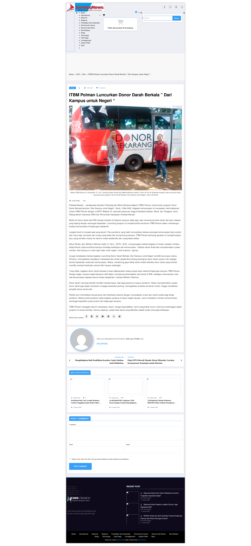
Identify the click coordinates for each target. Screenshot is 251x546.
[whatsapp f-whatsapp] (182, 7)
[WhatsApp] (114, 316)
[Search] (141, 13)
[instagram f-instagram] (170, 7)
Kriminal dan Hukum (88, 25)
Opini (83, 45)
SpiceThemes (141, 540)
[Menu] (70, 31)
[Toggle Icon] (76, 13)
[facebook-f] (164, 7)
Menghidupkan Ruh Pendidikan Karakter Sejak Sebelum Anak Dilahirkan (99, 361)
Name (71, 444)
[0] (103, 15)
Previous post (119, 357)
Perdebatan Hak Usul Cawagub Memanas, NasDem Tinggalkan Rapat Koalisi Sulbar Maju (85, 402)
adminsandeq (76, 398)
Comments (72, 424)
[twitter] (92, 316)
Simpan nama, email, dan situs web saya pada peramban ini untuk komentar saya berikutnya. (100, 459)
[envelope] (103, 316)
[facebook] (86, 316)
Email (128, 444)
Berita (83, 13)
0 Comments (101, 88)
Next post (131, 357)
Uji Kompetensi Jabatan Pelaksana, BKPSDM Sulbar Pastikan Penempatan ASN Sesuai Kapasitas (161, 402)
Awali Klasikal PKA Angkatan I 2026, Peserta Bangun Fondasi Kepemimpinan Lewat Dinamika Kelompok (122, 402)
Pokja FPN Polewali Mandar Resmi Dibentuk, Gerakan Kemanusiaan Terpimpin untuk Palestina (151, 361)
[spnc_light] (184, 13)
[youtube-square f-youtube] (176, 7)
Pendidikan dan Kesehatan (90, 23)
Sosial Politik (85, 43)
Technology (85, 35)
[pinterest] (108, 316)
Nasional (84, 18)
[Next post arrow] (181, 360)
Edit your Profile (132, 339)
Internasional (85, 15)
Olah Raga (84, 38)
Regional (84, 20)
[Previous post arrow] (69, 360)
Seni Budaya (85, 30)
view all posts (102, 343)
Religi (83, 33)
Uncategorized (86, 40)
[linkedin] (97, 316)
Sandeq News (120, 540)
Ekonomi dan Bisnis (88, 28)
